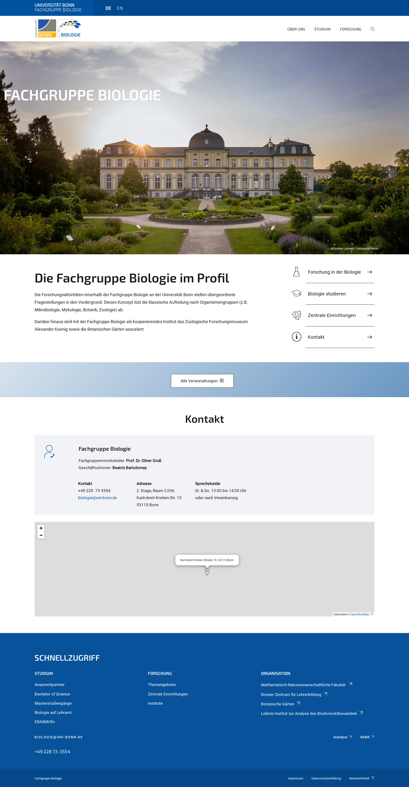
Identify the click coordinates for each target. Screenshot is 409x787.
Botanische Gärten (277, 704)
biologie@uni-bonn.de (97, 497)
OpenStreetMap (360, 614)
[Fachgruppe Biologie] (58, 28)
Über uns (296, 29)
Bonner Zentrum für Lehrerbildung (291, 694)
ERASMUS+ (45, 721)
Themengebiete (162, 684)
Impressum (295, 778)
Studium (322, 29)
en (120, 8)
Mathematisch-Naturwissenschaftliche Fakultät (304, 684)
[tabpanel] (204, 147)
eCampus (340, 737)
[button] (207, 572)
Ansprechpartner (50, 684)
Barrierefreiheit (359, 778)
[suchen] (370, 32)
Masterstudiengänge (53, 703)
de (108, 8)
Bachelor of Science (52, 694)
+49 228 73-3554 (52, 751)
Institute (155, 703)
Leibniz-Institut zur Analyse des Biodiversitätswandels (309, 713)
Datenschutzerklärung (326, 778)
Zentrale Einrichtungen (168, 694)
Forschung (350, 29)
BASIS (364, 737)
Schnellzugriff (67, 657)
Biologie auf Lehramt (53, 712)
